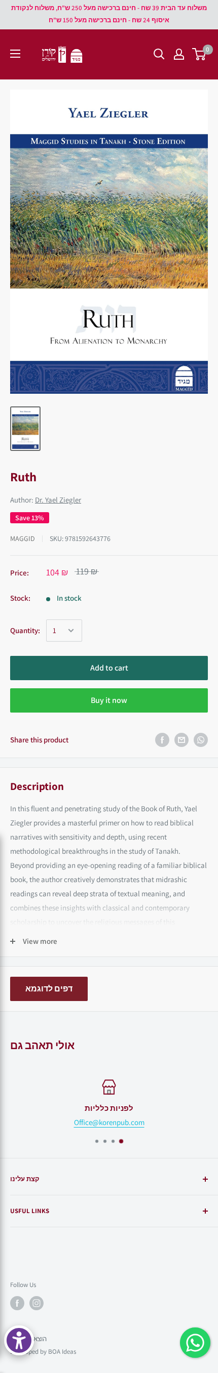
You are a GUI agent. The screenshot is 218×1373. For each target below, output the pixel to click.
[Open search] (159, 54)
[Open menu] (15, 54)
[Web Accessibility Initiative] (19, 1340)
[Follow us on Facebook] (17, 1303)
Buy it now (109, 700)
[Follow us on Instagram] (36, 1303)
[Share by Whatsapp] (201, 740)
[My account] (179, 54)
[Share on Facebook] (162, 740)
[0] (199, 54)
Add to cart (109, 667)
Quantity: (25, 630)
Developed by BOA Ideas (43, 1351)
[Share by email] (181, 740)
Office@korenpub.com (109, 1122)
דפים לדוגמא (48, 988)
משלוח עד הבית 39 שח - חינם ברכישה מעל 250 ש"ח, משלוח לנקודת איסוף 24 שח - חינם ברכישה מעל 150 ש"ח (109, 14)
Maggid (22, 538)
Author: (45, 500)
